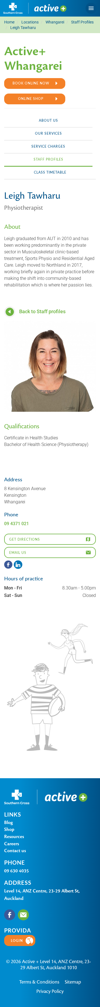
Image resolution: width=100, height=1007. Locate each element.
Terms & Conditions (39, 982)
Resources (14, 836)
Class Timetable (50, 172)
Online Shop (30, 98)
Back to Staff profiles (42, 311)
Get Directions (24, 539)
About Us (48, 120)
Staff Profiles (48, 159)
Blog (8, 822)
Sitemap (73, 982)
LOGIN (17, 940)
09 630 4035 (16, 871)
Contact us (15, 851)
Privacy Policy (50, 991)
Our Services (48, 133)
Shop (9, 829)
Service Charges (48, 146)
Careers (11, 844)
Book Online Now (30, 83)
